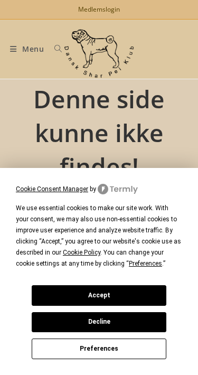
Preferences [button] (145, 263)
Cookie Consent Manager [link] (52, 189)
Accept (99, 295)
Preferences (99, 348)
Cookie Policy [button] (81, 252)
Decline (99, 321)
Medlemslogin (99, 9)
